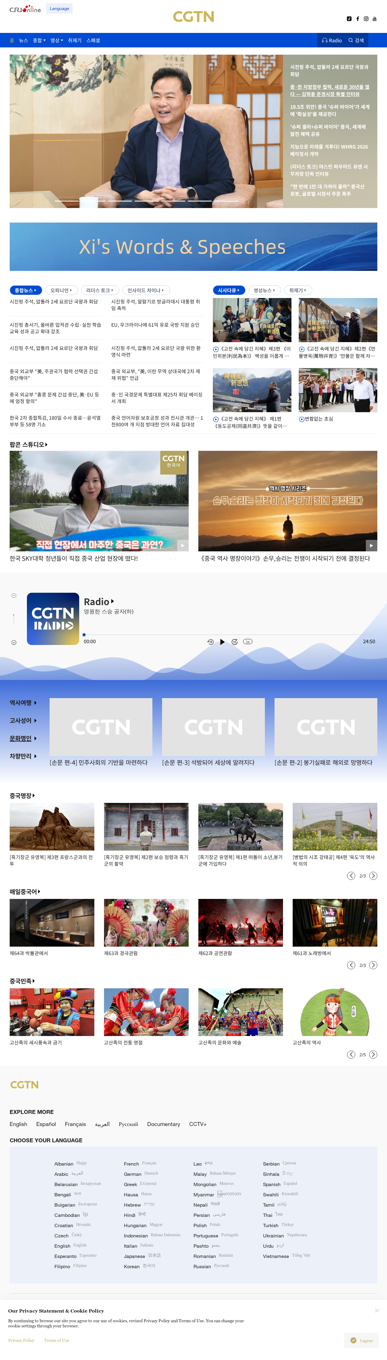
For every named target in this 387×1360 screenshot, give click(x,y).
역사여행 (20, 702)
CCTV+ (198, 1124)
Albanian (70, 1164)
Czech (68, 1236)
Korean (139, 1266)
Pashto (207, 1246)
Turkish (278, 1225)
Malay (215, 1174)
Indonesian (152, 1236)
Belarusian (77, 1184)
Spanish (280, 1184)
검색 (359, 40)
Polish (207, 1225)
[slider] (84, 634)
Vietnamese (286, 1256)
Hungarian (143, 1225)
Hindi (135, 1215)
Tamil (275, 1205)
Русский (128, 1124)
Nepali (207, 1205)
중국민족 (20, 981)
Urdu (273, 1246)
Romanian (213, 1256)
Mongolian (214, 1184)
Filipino (70, 1266)
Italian (138, 1246)
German (141, 1174)
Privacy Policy (21, 1340)
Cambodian (71, 1215)
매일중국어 (23, 891)
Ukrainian (285, 1236)
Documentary (163, 1124)
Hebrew (139, 1205)
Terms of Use (56, 1340)
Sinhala (278, 1174)
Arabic (68, 1174)
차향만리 (20, 756)
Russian (211, 1266)
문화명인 (20, 738)
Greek (140, 1184)
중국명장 (20, 795)
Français (75, 1124)
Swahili (280, 1195)
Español (46, 1124)
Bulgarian (75, 1205)
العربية (102, 1124)
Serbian (279, 1164)
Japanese (142, 1256)
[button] (67, 201)
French (140, 1164)
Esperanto (75, 1256)
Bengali (67, 1195)
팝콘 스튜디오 (27, 444)
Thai (273, 1215)
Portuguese (216, 1236)
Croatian (72, 1225)
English (18, 1124)
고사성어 (20, 720)
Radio (335, 40)
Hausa (137, 1195)
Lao (203, 1164)
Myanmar (217, 1195)
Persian (210, 1215)
